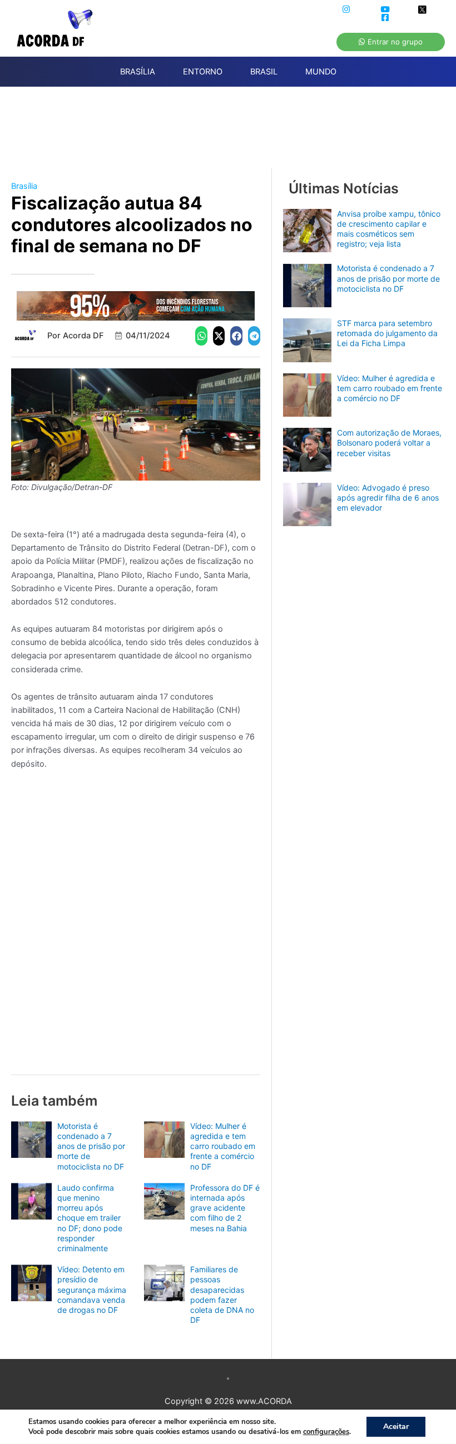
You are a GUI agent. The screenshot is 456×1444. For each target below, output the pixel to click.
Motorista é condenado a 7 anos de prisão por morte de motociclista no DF (91, 1146)
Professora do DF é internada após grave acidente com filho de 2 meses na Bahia (225, 1208)
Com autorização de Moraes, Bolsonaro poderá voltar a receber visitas (389, 442)
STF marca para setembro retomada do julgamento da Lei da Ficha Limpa (387, 333)
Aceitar (396, 1426)
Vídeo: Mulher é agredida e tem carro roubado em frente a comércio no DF (222, 1146)
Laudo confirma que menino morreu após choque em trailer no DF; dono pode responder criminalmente (89, 1218)
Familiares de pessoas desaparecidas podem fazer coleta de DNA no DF (222, 1295)
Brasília (24, 186)
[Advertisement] (233, 134)
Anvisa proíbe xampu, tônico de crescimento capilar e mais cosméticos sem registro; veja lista (388, 229)
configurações (326, 1432)
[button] (201, 336)
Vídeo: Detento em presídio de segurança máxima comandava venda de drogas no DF (91, 1290)
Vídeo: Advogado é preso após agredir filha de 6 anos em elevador (388, 497)
